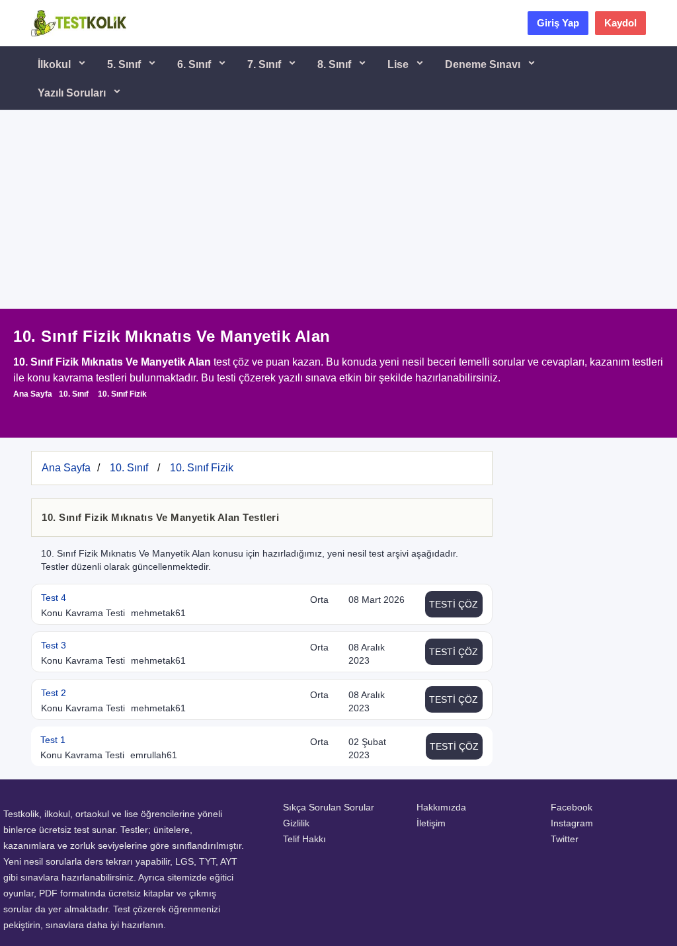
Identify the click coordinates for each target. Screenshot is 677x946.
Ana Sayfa (32, 394)
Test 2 (53, 693)
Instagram (572, 823)
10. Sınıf (74, 394)
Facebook (571, 807)
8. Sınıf (335, 64)
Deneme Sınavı (484, 64)
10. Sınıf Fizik (122, 394)
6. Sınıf (195, 64)
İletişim (431, 823)
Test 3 (53, 645)
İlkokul (55, 64)
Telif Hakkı (304, 839)
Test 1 (52, 739)
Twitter (564, 839)
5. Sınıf (125, 64)
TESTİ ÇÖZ (453, 604)
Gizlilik (296, 823)
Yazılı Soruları (73, 93)
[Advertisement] (338, 209)
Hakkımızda (441, 807)
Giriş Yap (558, 22)
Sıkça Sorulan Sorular (328, 807)
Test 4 (53, 597)
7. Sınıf (265, 64)
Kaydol (620, 22)
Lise (399, 64)
